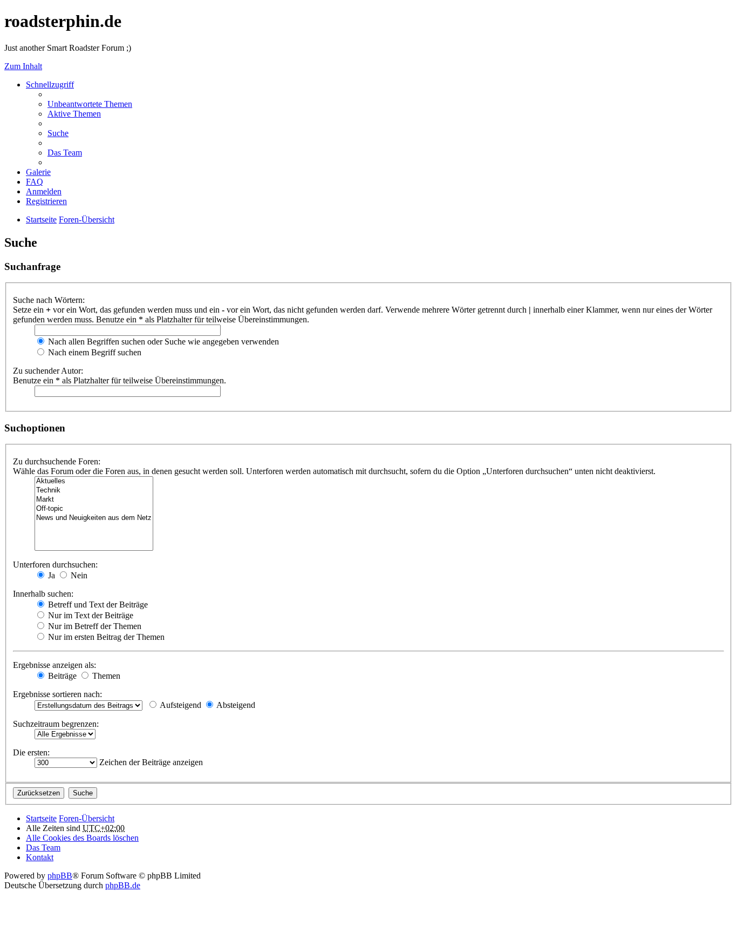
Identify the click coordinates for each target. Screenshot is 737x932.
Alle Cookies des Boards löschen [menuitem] (82, 837)
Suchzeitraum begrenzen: (56, 723)
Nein (78, 575)
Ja (50, 575)
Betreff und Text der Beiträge (97, 604)
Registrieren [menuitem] (46, 201)
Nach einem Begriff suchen (93, 352)
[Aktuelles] (94, 481)
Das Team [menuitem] (64, 152)
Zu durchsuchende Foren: (56, 461)
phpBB (59, 875)
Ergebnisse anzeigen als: (54, 665)
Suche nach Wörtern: (49, 300)
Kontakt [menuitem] (39, 857)
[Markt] (94, 499)
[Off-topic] (94, 509)
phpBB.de (122, 885)
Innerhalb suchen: (43, 593)
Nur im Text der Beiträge (89, 615)
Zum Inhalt (23, 66)
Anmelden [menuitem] (44, 191)
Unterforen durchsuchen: (55, 564)
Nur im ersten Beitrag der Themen (105, 636)
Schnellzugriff (50, 84)
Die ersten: (31, 752)
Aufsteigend (179, 705)
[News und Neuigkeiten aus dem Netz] (94, 518)
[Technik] (94, 490)
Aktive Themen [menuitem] (74, 113)
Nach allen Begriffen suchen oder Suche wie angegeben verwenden (162, 341)
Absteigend (235, 705)
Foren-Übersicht (86, 818)
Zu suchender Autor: (48, 370)
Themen (105, 675)
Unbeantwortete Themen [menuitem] (89, 104)
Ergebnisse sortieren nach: (57, 694)
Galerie (38, 172)
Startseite (41, 818)
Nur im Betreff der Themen (93, 626)
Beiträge (61, 675)
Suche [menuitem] (58, 133)
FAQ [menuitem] (34, 181)
